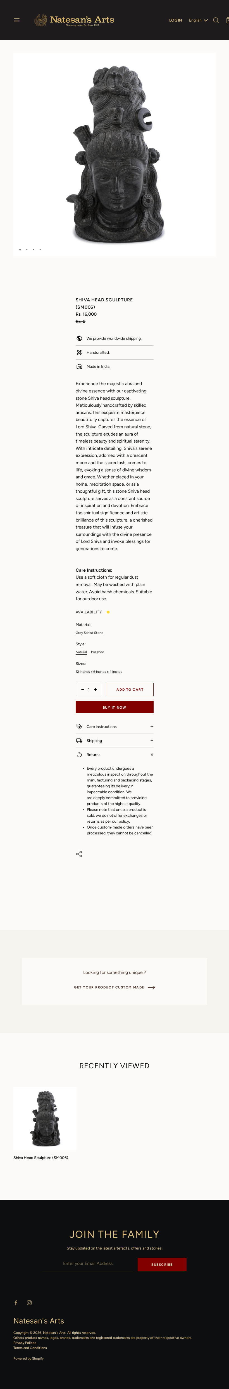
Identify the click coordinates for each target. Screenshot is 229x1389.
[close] (216, 20)
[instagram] (29, 1302)
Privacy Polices (24, 1343)
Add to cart (130, 690)
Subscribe (162, 1265)
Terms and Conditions (30, 1348)
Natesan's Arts (54, 1333)
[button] (209, 60)
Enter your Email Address (64, 1254)
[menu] (16, 20)
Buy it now (115, 707)
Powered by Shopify (28, 1358)
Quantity (83, 699)
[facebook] (16, 1302)
